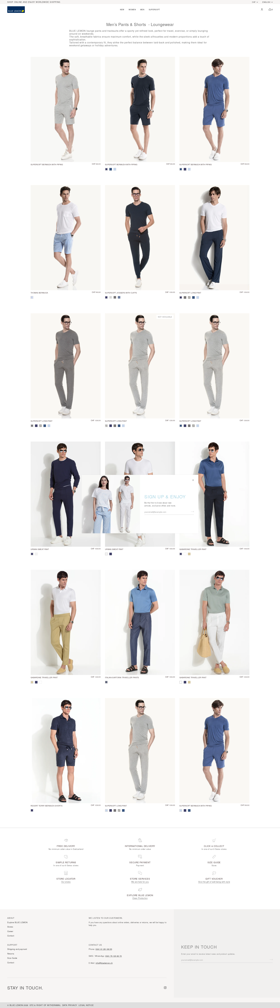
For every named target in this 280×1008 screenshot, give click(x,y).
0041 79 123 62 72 (113, 956)
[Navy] (106, 169)
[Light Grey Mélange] (189, 297)
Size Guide (12, 958)
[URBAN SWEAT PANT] (66, 494)
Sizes (214, 865)
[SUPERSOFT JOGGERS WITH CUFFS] (140, 237)
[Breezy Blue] (114, 169)
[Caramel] (189, 554)
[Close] (194, 479)
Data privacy (69, 1005)
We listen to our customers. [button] (106, 918)
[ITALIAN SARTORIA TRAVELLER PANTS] (140, 622)
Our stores (66, 881)
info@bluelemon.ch (104, 963)
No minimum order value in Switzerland (66, 849)
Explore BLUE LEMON (17, 922)
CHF (254, 2)
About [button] (10, 918)
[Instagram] (165, 987)
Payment (140, 865)
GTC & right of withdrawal (45, 1005)
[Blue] (110, 169)
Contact (10, 935)
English (266, 2)
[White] (185, 554)
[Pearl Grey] (36, 554)
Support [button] (12, 944)
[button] (122, 9)
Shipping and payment (17, 949)
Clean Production (140, 898)
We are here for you (140, 881)
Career (10, 931)
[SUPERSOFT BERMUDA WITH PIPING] (66, 109)
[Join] (191, 511)
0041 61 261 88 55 (104, 949)
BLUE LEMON (16, 1005)
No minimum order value (140, 849)
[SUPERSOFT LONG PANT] (214, 237)
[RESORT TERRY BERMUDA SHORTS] (66, 750)
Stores (10, 926)
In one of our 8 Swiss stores (214, 849)
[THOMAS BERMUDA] (66, 237)
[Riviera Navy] (32, 554)
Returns (10, 953)
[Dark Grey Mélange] (185, 297)
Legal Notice (86, 1005)
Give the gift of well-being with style (214, 881)
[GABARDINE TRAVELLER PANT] (214, 494)
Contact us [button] (95, 944)
